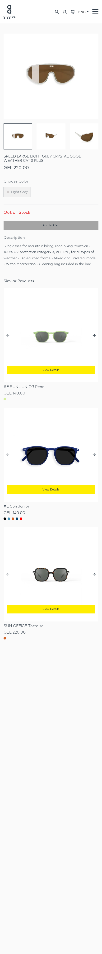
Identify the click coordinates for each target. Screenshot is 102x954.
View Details (51, 370)
